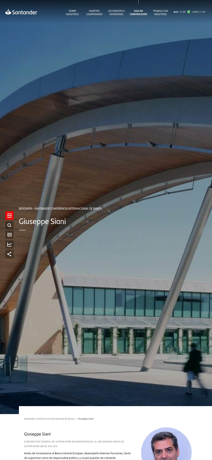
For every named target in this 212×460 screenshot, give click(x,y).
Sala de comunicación (138, 12)
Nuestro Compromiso (94, 12)
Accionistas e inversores (116, 12)
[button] (9, 215)
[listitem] (9, 215)
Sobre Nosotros (72, 12)
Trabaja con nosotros (160, 12)
